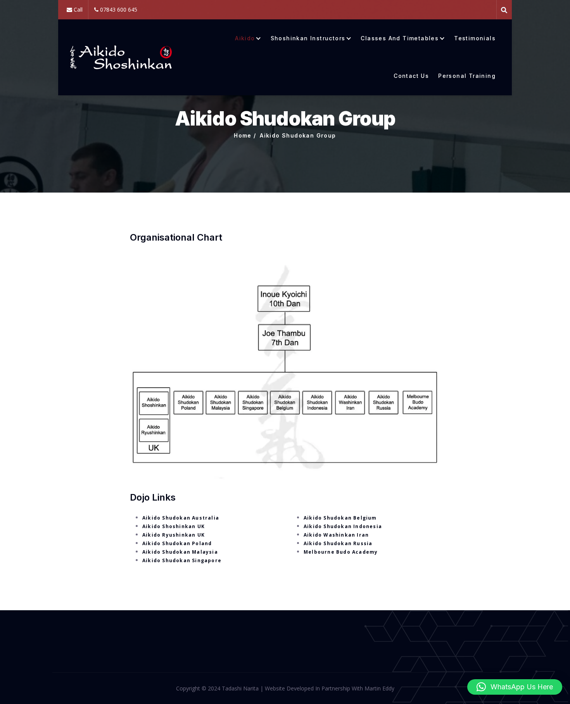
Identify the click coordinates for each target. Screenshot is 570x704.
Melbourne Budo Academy (341, 552)
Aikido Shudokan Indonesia (343, 526)
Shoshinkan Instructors (308, 38)
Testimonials (475, 38)
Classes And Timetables (400, 38)
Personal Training (467, 76)
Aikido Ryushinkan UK (173, 535)
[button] (514, 687)
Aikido (245, 38)
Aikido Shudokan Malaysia (180, 552)
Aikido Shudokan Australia (180, 518)
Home (243, 135)
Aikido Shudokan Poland (177, 543)
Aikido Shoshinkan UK (173, 526)
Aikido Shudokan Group (298, 135)
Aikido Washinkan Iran (336, 535)
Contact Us (411, 76)
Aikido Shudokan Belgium (340, 518)
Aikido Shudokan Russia (338, 543)
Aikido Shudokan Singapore (181, 560)
